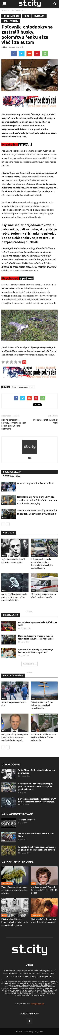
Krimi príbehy (11, 21)
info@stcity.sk (37, 1003)
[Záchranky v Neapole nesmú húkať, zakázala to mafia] (44, 582)
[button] (55, 4)
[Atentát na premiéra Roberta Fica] (8, 486)
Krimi (26, 16)
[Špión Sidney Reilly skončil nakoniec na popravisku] (14, 548)
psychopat (23, 387)
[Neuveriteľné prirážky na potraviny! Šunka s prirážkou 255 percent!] (8, 653)
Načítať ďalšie (28, 664)
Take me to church (27, 820)
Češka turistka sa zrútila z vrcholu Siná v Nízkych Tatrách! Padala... (42, 705)
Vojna (4, 731)
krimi (14, 387)
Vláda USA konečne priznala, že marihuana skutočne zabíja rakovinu (14, 890)
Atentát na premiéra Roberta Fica (35, 483)
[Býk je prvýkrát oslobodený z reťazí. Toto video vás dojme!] (44, 907)
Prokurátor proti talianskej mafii (45, 421)
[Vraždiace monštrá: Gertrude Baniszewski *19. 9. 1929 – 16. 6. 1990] (44, 875)
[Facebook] (29, 1021)
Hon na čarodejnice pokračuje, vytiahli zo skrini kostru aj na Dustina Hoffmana (13, 424)
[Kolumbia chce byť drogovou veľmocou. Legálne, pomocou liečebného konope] (8, 850)
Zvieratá (39, 16)
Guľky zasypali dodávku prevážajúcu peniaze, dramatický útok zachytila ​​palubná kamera (35, 787)
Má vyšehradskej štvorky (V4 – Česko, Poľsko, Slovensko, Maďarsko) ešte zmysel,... (14, 737)
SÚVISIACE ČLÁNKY (12, 472)
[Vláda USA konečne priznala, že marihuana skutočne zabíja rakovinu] (14, 875)
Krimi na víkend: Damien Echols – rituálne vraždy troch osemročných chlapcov (14, 922)
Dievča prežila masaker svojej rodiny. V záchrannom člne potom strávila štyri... (14, 597)
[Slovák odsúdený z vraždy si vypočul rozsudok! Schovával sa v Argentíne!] (8, 514)
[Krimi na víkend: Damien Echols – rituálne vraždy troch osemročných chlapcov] (14, 907)
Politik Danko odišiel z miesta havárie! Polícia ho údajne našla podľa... (43, 737)
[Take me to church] (8, 823)
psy (32, 387)
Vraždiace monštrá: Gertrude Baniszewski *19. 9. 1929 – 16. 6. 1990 (44, 890)
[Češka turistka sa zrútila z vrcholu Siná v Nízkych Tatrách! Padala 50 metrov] (44, 690)
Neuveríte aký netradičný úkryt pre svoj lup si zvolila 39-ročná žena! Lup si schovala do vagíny (37, 500)
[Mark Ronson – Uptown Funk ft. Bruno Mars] (8, 837)
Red (5, 47)
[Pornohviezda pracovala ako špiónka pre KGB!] (8, 626)
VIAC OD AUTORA (11, 476)
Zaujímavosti (11, 16)
